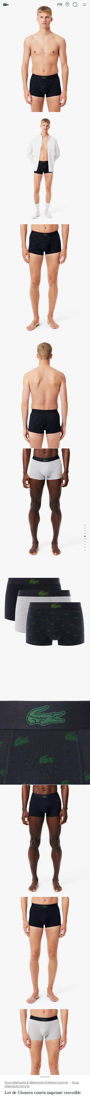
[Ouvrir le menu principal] (84, 4)
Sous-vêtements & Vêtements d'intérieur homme (36, 1082)
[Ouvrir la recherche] (75, 4)
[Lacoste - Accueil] (6, 5)
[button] (67, 4)
